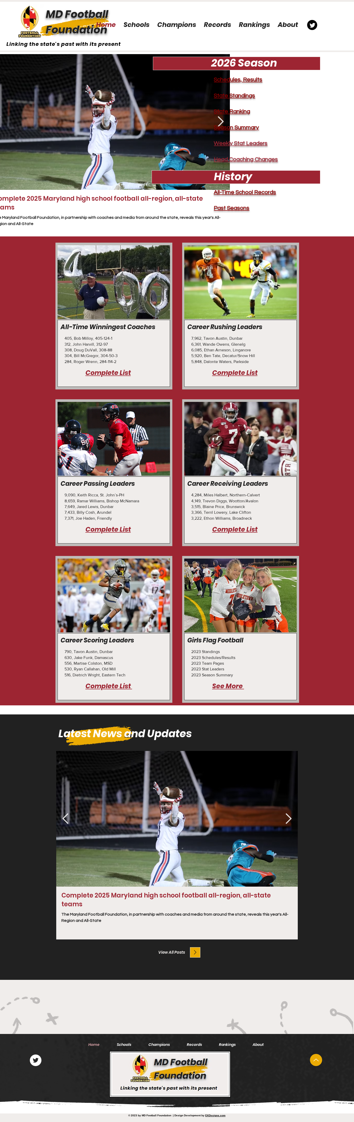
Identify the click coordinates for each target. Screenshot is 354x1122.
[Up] (316, 1060)
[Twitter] (35, 1060)
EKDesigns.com (215, 1115)
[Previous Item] (65, 818)
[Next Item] (288, 818)
